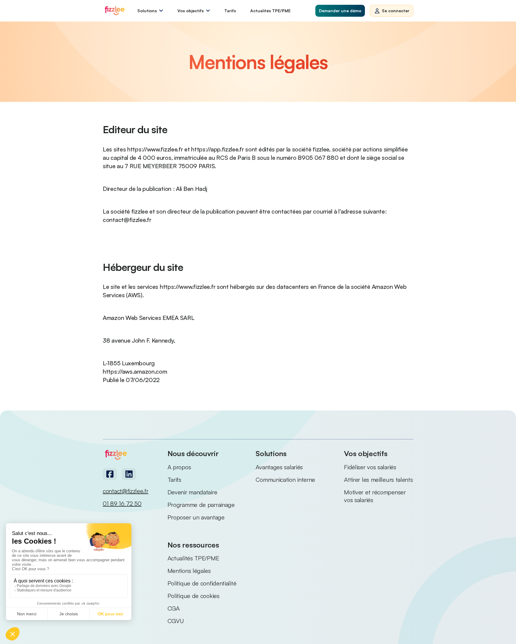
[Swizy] (115, 10)
